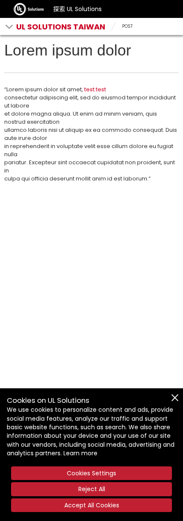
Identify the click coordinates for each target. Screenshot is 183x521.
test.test (95, 89)
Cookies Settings (91, 473)
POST (127, 26)
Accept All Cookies (91, 505)
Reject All (91, 489)
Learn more (80, 453)
